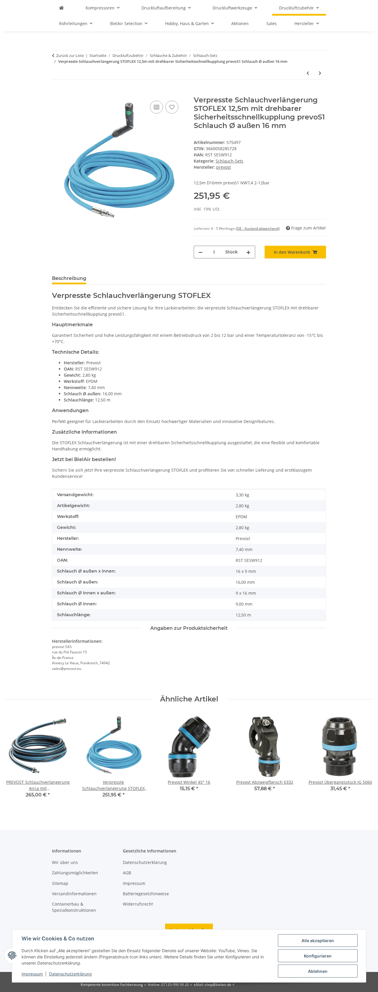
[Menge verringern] (200, 252)
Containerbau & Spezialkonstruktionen (74, 907)
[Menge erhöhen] (248, 252)
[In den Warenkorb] (56, 92)
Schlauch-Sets (229, 161)
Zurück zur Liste (70, 55)
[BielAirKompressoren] (61, 8)
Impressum (32, 973)
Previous (14, 759)
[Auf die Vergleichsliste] (156, 107)
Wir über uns (65, 862)
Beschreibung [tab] (69, 278)
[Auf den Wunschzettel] (171, 107)
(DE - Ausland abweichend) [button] (258, 228)
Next (364, 759)
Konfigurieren (318, 955)
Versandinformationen (74, 893)
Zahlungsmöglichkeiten (75, 872)
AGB (127, 872)
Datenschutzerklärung (70, 973)
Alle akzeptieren (318, 940)
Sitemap (60, 883)
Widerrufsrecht (138, 904)
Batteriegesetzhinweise (146, 893)
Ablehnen (318, 971)
